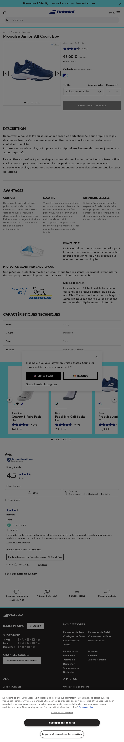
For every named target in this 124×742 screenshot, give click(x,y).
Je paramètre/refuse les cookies (62, 734)
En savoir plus (86, 707)
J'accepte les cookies (62, 722)
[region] (62, 716)
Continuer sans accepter (62, 713)
